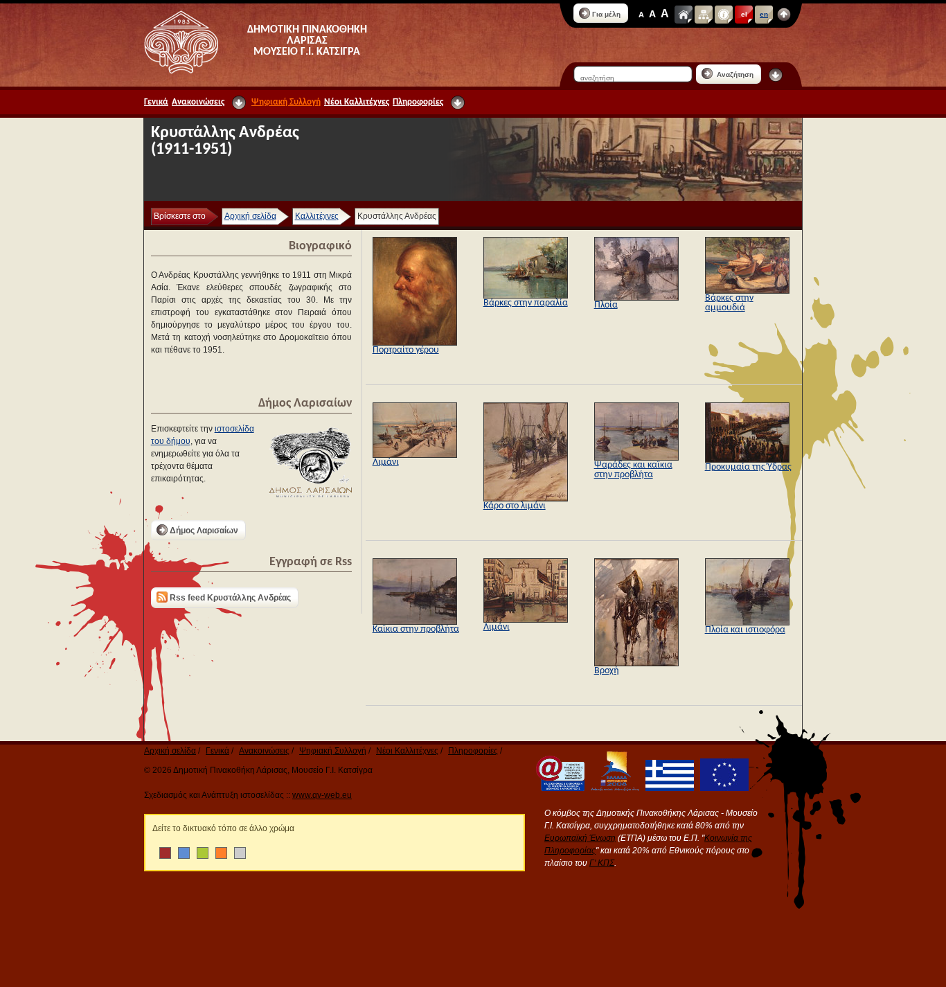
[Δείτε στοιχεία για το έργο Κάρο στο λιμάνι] (525, 499)
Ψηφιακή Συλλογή (286, 102)
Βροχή (606, 671)
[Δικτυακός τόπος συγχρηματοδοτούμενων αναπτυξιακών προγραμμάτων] (613, 788)
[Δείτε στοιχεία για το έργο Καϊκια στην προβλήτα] (415, 622)
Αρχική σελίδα (250, 216)
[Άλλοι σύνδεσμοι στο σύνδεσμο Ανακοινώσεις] (239, 103)
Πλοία (606, 305)
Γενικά (156, 102)
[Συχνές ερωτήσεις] (724, 15)
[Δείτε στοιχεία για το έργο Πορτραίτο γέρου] (415, 343)
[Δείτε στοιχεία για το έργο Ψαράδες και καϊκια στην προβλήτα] (636, 458)
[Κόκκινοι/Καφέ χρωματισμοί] (165, 853)
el (744, 14)
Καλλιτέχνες (317, 216)
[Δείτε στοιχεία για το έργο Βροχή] (636, 663)
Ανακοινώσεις (198, 102)
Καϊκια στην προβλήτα (416, 629)
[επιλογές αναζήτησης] (776, 75)
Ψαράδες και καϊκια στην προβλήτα (633, 470)
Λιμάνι (386, 462)
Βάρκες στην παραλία (525, 303)
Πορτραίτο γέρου (406, 350)
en (764, 14)
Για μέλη (606, 14)
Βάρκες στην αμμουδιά (729, 303)
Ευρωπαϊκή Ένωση (580, 838)
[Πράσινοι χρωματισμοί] (202, 853)
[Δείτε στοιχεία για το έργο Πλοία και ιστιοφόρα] (747, 623)
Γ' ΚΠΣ (601, 863)
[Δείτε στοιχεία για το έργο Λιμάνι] (415, 455)
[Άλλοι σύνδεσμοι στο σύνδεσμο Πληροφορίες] (458, 103)
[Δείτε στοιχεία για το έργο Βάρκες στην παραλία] (525, 296)
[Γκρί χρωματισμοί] (240, 853)
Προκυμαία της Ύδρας (748, 467)
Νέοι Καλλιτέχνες (356, 102)
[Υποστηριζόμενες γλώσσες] (784, 15)
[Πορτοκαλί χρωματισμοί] (221, 853)
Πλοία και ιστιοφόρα (745, 630)
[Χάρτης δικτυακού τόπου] (704, 15)
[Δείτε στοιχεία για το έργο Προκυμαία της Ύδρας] (747, 460)
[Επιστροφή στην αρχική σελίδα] (181, 42)
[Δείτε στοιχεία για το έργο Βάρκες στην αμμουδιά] (747, 291)
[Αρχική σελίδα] (684, 15)
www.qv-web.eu (322, 795)
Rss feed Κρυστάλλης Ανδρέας (230, 598)
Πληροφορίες (418, 102)
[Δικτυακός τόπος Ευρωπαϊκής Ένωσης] (722, 788)
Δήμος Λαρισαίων (204, 530)
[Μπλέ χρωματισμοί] (184, 853)
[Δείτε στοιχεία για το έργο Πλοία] (636, 298)
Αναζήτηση (734, 74)
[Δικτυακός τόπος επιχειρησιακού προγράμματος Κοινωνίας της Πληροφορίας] (558, 788)
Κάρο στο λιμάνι (514, 506)
